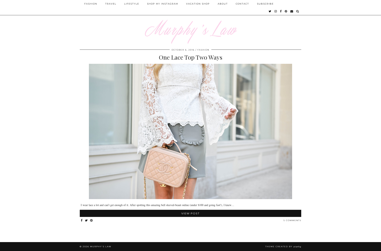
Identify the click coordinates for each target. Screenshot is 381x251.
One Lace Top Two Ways (190, 57)
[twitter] (270, 11)
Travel (110, 3)
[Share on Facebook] (82, 220)
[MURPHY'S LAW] (190, 22)
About (223, 3)
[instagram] (275, 11)
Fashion (90, 3)
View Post (190, 213)
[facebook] (281, 11)
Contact (242, 3)
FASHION (203, 50)
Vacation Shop (198, 3)
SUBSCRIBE (265, 3)
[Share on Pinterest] (91, 220)
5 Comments (292, 220)
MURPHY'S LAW (100, 246)
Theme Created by (283, 246)
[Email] (291, 11)
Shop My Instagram (162, 3)
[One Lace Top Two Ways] (190, 198)
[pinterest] (286, 11)
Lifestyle (131, 3)
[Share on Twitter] (86, 220)
